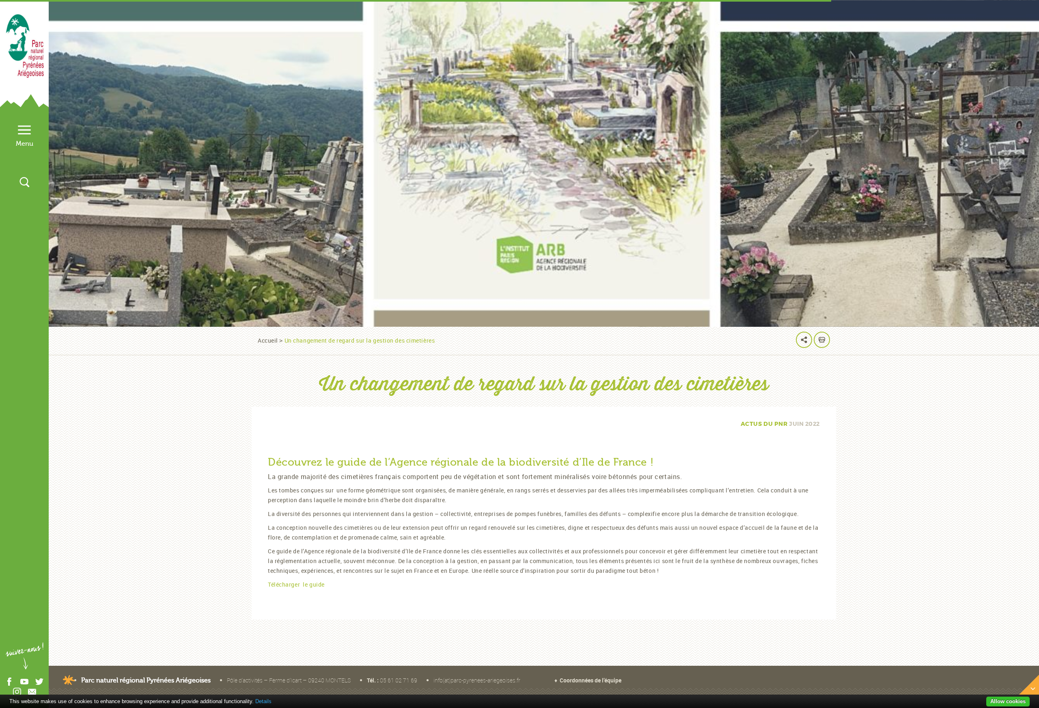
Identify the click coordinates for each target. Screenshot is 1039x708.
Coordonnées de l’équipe (590, 680)
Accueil (268, 340)
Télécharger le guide (296, 584)
